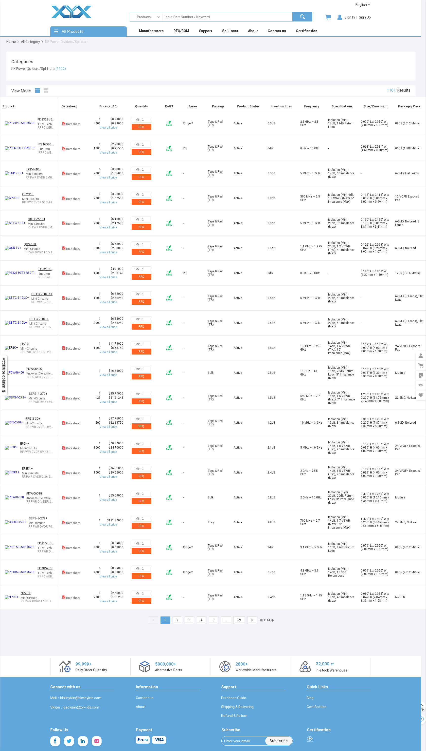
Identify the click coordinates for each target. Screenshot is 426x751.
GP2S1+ (28, 194)
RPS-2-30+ (32, 418)
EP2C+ (25, 344)
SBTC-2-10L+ (39, 319)
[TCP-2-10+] (15, 173)
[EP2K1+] (13, 472)
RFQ (141, 127)
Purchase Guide (233, 698)
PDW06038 (34, 493)
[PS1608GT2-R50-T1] (21, 148)
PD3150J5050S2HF (45, 543)
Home (11, 42)
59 (239, 620)
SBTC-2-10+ (36, 219)
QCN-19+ (30, 244)
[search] (302, 16)
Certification (316, 707)
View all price (108, 127)
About (140, 707)
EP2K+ (24, 443)
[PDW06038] (15, 497)
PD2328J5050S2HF (45, 119)
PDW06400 (34, 369)
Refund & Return (234, 716)
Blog (310, 698)
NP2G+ (26, 593)
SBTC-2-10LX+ (42, 294)
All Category (31, 42)
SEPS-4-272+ (38, 393)
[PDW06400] (15, 373)
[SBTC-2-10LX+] (18, 298)
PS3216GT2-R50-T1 (46, 269)
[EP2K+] (12, 448)
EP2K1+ (27, 468)
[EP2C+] (12, 348)
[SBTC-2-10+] (16, 223)
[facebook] (55, 741)
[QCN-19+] (14, 248)
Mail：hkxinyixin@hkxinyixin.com (75, 698)
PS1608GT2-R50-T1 (46, 144)
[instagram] (97, 741)
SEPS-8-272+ (38, 518)
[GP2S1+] (13, 198)
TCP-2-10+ (33, 169)
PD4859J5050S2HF (45, 568)
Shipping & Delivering (237, 707)
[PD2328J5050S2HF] (21, 123)
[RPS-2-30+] (15, 423)
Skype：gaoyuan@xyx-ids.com (74, 707)
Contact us (145, 698)
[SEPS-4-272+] (17, 398)
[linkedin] (83, 741)
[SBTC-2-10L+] (17, 323)
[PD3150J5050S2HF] (21, 547)
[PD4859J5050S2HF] (21, 572)
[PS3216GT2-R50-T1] (21, 273)
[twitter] (69, 741)
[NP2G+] (13, 597)
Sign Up (365, 17)
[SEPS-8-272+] (17, 522)
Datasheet (73, 124)
